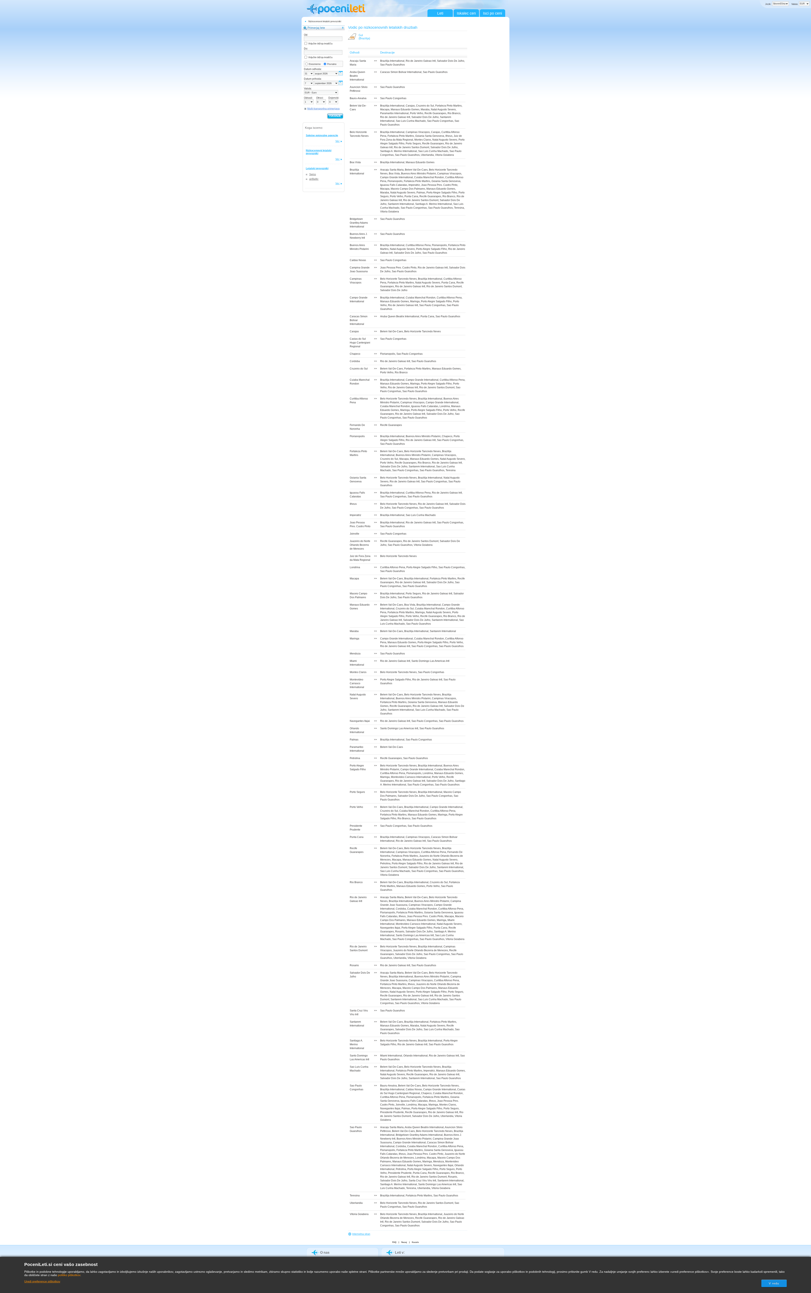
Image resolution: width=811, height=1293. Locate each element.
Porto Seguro (413, 143)
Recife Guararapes (435, 113)
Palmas (420, 192)
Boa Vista (394, 173)
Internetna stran (361, 1234)
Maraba (425, 109)
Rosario (399, 931)
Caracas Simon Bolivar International (401, 72)
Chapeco (447, 436)
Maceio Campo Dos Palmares (408, 188)
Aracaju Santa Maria (392, 169)
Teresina (459, 207)
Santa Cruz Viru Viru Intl (422, 1180)
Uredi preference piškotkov (42, 1281)
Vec (337, 141)
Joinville (400, 1104)
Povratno (331, 64)
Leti (440, 13)
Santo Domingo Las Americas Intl (430, 660)
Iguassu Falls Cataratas (393, 184)
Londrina (445, 406)
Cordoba (401, 908)
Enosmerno (315, 64)
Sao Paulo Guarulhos (392, 64)
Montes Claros (422, 139)
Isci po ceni (492, 13)
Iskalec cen (466, 13)
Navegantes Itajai (390, 927)
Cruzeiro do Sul (425, 105)
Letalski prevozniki (317, 168)
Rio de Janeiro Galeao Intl (421, 60)
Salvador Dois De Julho (450, 60)
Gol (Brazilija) (364, 37)
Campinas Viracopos (418, 132)
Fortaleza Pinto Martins (448, 105)
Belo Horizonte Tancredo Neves (398, 278)
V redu (774, 1283)
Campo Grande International (396, 177)
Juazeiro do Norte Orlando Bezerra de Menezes (420, 950)
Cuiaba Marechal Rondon (429, 177)
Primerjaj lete (316, 27)
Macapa (384, 109)
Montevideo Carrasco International (411, 777)
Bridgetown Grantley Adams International (419, 1134)
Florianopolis (395, 181)
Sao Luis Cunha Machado (411, 120)
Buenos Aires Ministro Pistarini (418, 173)
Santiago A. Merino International (398, 151)
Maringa (415, 301)
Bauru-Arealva (388, 1085)
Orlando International (415, 1055)
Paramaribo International (394, 113)
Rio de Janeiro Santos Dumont (411, 147)
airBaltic (313, 179)
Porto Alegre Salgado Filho (441, 192)
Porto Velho (416, 113)
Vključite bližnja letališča (320, 43)
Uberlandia (427, 154)
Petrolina (385, 863)
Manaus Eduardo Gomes (405, 109)
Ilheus (448, 135)
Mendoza (438, 1161)
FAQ (394, 1242)
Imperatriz (414, 184)
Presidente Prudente (392, 1112)
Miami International (391, 1055)
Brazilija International (392, 60)
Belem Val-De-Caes (416, 169)
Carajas (410, 105)
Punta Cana (411, 196)
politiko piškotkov (69, 1275)
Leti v (399, 1252)
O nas (324, 1252)
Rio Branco (454, 113)
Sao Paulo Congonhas (393, 98)
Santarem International (401, 204)
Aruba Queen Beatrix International (399, 316)
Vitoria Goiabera (444, 154)
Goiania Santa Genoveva (429, 135)
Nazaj (404, 1242)
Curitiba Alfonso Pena (418, 245)
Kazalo (415, 1242)
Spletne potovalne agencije (322, 135)
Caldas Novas (414, 1089)
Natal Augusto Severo (443, 109)
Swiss (312, 174)
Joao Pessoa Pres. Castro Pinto (439, 184)
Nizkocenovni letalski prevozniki (324, 21)
